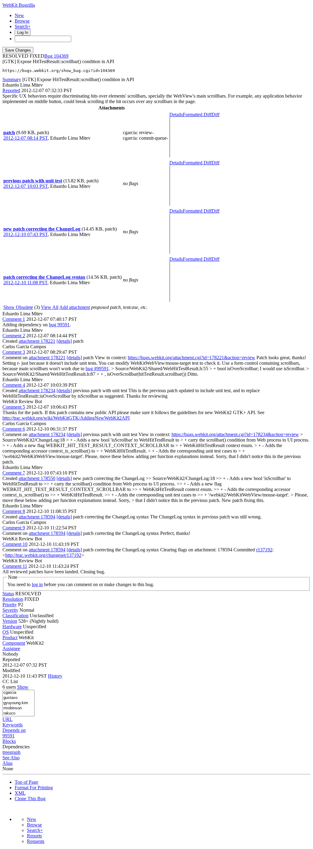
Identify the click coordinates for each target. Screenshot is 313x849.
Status (8, 593)
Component (13, 643)
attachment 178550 (37, 478)
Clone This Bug (30, 798)
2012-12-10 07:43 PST (25, 234)
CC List (10, 681)
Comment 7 (13, 472)
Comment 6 (13, 429)
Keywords (12, 724)
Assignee (11, 648)
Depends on (14, 730)
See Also (11, 757)
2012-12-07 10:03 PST (25, 186)
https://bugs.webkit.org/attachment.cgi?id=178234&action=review (235, 434)
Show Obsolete (18, 307)
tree (5, 752)
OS (5, 632)
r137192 (264, 549)
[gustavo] (18, 697)
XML (20, 793)
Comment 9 (13, 527)
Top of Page (26, 782)
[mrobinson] (18, 708)
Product (9, 637)
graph (14, 752)
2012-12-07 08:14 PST (25, 138)
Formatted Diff (197, 114)
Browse (22, 20)
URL (7, 719)
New (19, 15)
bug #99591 (97, 368)
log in (37, 584)
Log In (22, 32)
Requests (35, 841)
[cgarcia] (18, 692)
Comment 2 (13, 335)
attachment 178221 (37, 341)
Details (176, 114)
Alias (7, 763)
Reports (34, 835)
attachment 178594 (37, 516)
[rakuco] (18, 713)
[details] (64, 341)
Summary (11, 79)
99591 (8, 735)
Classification (15, 615)
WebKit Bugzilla (18, 5)
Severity (10, 610)
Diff (215, 114)
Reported (11, 90)
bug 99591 (59, 324)
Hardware (12, 626)
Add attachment (74, 307)
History (55, 676)
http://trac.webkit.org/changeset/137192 (43, 555)
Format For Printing (34, 787)
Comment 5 (13, 407)
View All (49, 307)
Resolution (12, 599)
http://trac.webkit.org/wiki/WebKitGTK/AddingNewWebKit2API (66, 418)
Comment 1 (13, 319)
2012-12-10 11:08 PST (25, 282)
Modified (11, 670)
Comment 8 (13, 511)
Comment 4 (13, 385)
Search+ (23, 26)
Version (9, 621)
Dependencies (16, 746)
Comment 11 (14, 566)
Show (22, 687)
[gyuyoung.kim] (18, 703)
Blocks (9, 741)
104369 (61, 56)
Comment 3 (13, 352)
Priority (9, 604)
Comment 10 (15, 544)
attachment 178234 (37, 390)
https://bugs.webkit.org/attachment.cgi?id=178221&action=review (191, 357)
